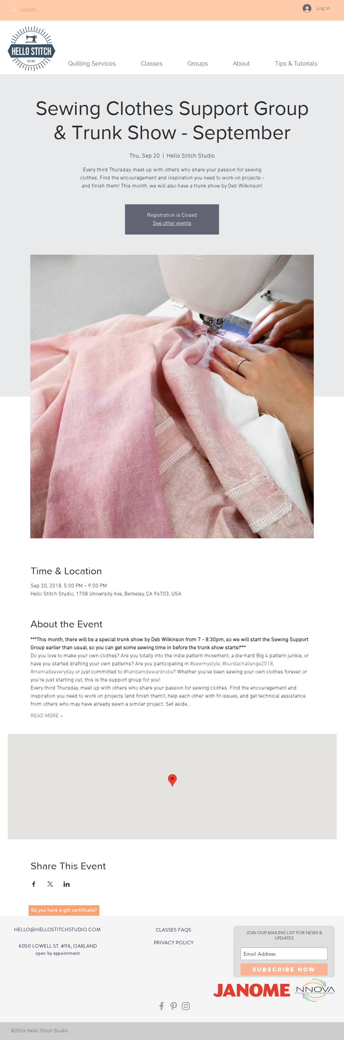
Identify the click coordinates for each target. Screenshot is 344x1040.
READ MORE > (47, 716)
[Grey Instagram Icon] (185, 1006)
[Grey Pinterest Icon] (173, 1006)
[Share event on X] (50, 884)
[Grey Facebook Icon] (161, 1006)
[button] (197, 63)
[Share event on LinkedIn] (66, 884)
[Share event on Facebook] (34, 884)
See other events (172, 223)
